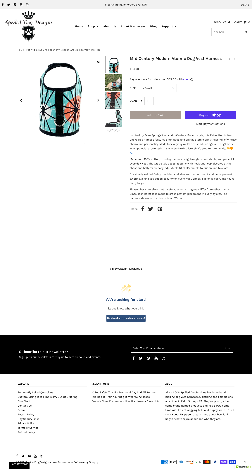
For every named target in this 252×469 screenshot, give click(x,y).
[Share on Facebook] (142, 209)
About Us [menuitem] (109, 26)
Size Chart (24, 401)
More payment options (210, 123)
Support (167, 26)
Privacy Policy (26, 423)
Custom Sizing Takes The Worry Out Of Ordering (47, 396)
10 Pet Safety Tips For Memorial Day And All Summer (124, 392)
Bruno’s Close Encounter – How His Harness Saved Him (126, 401)
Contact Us (25, 405)
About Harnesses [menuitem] (133, 26)
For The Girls (34, 50)
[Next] (98, 100)
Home (21, 50)
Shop (91, 26)
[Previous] (21, 100)
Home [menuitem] (79, 26)
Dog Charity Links (28, 419)
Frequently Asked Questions (35, 392)
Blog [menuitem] (153, 26)
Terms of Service (28, 427)
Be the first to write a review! (126, 318)
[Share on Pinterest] (160, 209)
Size (133, 88)
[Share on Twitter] (150, 209)
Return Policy (26, 414)
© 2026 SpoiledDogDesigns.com (35, 462)
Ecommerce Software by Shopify (78, 462)
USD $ (245, 4)
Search (22, 410)
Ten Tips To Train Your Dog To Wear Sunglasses (121, 396)
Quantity (136, 100)
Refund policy (26, 432)
